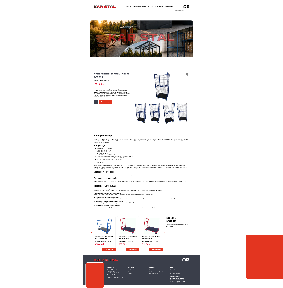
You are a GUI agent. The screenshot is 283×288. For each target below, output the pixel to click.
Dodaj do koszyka (105, 101)
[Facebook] (185, 6)
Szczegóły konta (132, 271)
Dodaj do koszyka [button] (109, 249)
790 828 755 (112, 275)
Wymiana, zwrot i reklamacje (156, 271)
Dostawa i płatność (154, 269)
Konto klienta (169, 6)
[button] (92, 232)
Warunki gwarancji (153, 273)
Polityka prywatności (175, 273)
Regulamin (172, 269)
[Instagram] (188, 6)
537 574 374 (112, 274)
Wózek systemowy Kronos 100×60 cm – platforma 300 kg (104, 237)
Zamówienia (131, 269)
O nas (156, 6)
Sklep (127, 6)
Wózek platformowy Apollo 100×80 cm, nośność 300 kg (128, 237)
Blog (152, 6)
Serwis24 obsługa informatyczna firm (177, 281)
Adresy (129, 273)
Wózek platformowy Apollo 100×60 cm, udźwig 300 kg (151, 237)
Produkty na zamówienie (140, 6)
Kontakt (161, 6)
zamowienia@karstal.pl (117, 277)
